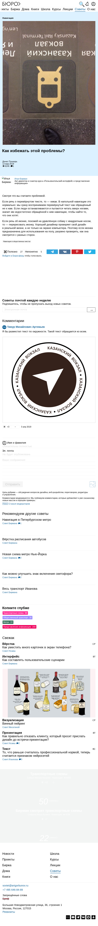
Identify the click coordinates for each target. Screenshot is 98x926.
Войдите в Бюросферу (13, 256)
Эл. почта (8, 450)
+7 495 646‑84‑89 (13, 889)
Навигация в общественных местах (16, 241)
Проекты (8, 859)
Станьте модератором (19, 504)
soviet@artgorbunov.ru (15, 885)
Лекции (68, 9)
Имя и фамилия (16, 442)
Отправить (12, 484)
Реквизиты (9, 911)
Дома (25, 9)
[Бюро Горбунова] (11, 4)
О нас (91, 9)
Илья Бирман (21, 179)
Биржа (15, 9)
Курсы (56, 9)
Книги (35, 9)
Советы (80, 9)
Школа (45, 9)
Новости (8, 853)
